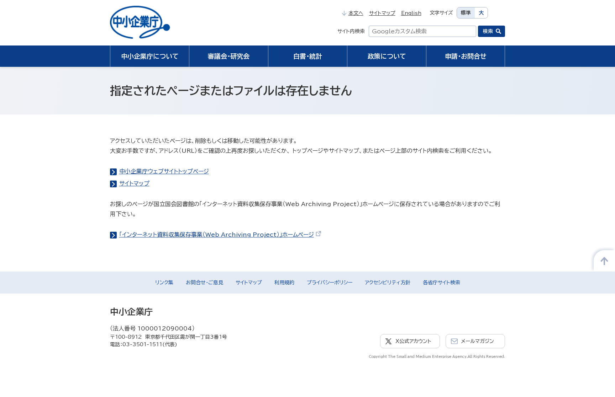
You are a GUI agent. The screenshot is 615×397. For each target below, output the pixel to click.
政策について (387, 56)
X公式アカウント (413, 341)
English (411, 13)
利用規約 (284, 282)
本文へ (355, 13)
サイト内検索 (351, 31)
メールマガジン (477, 341)
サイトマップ (382, 13)
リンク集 (164, 282)
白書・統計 (307, 56)
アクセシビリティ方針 (387, 282)
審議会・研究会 (228, 56)
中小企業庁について (150, 56)
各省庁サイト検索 (441, 282)
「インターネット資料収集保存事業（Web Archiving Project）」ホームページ (216, 234)
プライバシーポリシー (329, 282)
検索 (488, 31)
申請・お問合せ (466, 56)
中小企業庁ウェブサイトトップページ (164, 171)
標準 (466, 12)
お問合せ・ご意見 (204, 282)
